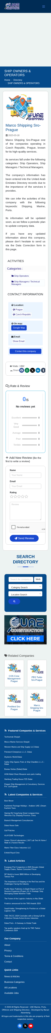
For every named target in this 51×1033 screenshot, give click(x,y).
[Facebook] (21, 370)
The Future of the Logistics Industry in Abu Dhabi (23, 899)
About (7, 945)
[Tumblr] (43, 370)
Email (13, 481)
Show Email (18, 341)
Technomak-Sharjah (12, 737)
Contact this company (25, 351)
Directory (17, 80)
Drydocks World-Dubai (13, 757)
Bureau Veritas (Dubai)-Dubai (15, 769)
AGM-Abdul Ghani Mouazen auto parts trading (22, 774)
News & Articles (12, 976)
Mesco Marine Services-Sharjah (17, 742)
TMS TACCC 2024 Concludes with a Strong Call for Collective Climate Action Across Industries (24, 917)
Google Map (19, 328)
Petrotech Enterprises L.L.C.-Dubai (18, 752)
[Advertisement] (25, 39)
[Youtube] (30, 1026)
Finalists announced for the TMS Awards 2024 (22, 903)
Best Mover (8, 801)
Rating (13, 492)
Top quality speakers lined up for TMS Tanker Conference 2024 (22, 929)
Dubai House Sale (11, 825)
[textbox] (25, 587)
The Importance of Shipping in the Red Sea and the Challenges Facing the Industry (24, 883)
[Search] (14, 601)
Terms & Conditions (13, 956)
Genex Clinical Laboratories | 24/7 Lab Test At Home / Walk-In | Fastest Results (25, 841)
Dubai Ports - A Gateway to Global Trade (20, 923)
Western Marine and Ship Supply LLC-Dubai (21, 747)
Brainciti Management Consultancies (18, 820)
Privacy (8, 950)
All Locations (10, 987)
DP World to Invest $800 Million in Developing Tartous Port (22, 875)
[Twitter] (32, 370)
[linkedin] (37, 370)
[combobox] (25, 586)
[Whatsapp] (27, 370)
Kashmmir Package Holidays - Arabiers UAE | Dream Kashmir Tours (25, 807)
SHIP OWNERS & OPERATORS (24, 83)
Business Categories (14, 982)
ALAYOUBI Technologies (14, 835)
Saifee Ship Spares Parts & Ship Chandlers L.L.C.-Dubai (24, 763)
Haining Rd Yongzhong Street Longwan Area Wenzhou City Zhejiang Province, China (21, 814)
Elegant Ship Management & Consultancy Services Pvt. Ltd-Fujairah (24, 785)
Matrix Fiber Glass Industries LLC (17, 848)
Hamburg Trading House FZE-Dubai (18, 779)
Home (7, 80)
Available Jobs (11, 993)
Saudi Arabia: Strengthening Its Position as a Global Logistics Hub (24, 909)
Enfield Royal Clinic (12, 853)
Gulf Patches (9, 830)
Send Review (25, 538)
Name (13, 470)
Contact (8, 962)
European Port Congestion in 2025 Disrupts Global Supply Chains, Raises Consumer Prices (24, 868)
